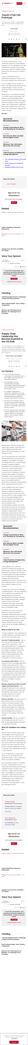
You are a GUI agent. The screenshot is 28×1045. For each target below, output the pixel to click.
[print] (25, 39)
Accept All (14, 1042)
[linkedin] (11, 39)
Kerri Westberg (18, 355)
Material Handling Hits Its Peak (14, 167)
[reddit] (16, 39)
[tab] (6, 260)
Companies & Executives (8, 11)
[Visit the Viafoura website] (23, 266)
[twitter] (14, 39)
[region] (14, 264)
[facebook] (9, 39)
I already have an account (14, 281)
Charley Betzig (10, 355)
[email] (19, 39)
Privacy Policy (14, 1038)
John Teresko (14, 28)
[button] (3, 3)
